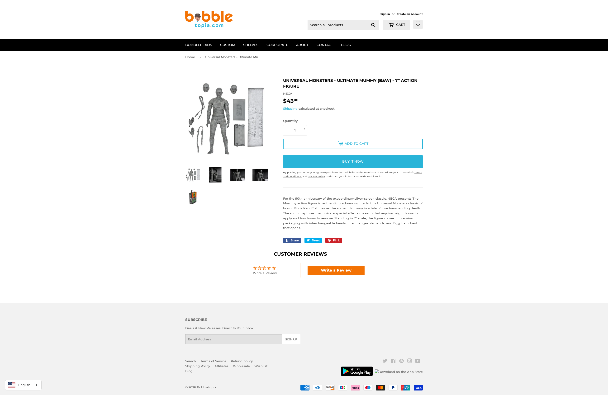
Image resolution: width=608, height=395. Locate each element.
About (302, 45)
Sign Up (291, 339)
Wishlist (260, 366)
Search (190, 361)
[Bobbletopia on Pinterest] (401, 361)
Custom (227, 45)
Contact (325, 45)
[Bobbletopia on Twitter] (385, 361)
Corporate (277, 45)
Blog (346, 45)
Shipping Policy (197, 366)
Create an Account (410, 14)
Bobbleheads (198, 45)
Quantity (290, 121)
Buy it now (353, 161)
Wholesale (241, 366)
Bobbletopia (206, 387)
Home (190, 57)
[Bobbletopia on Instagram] (409, 361)
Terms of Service (213, 361)
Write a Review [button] (336, 270)
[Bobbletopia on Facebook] (393, 361)
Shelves (250, 45)
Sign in (385, 14)
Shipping (290, 108)
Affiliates (221, 366)
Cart (400, 25)
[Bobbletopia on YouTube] (417, 361)
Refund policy (242, 361)
